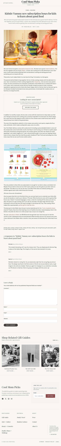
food (39, 227)
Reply (9, 252)
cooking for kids (18, 227)
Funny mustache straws (48, 208)
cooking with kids (27, 227)
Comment (6, 288)
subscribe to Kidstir (13, 214)
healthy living (11, 229)
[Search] (4, 3)
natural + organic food (19, 229)
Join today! (50, 396)
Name (5, 307)
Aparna (10, 259)
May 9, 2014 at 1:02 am (17, 259)
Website (6, 318)
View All (56, 340)
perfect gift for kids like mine (26, 205)
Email (5, 312)
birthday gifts (7, 227)
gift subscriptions (49, 227)
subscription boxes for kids (25, 69)
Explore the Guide (32, 108)
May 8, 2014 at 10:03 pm (18, 244)
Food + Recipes (30, 10)
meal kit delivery (50, 69)
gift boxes (42, 227)
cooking (12, 227)
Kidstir (23, 70)
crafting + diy (34, 227)
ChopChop (37, 82)
